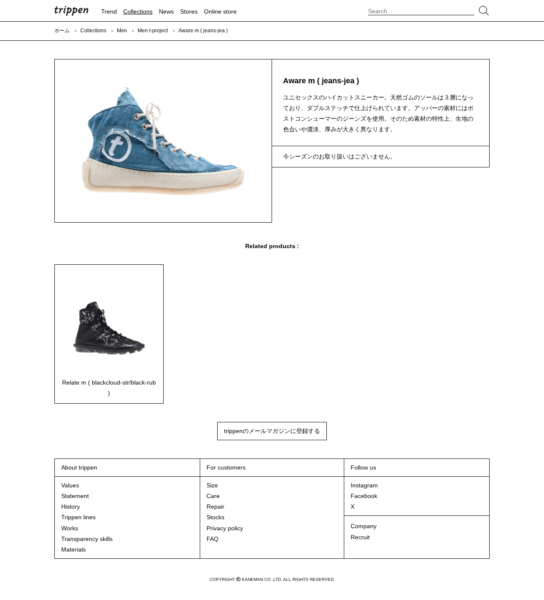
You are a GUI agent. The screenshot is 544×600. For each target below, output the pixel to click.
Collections (138, 11)
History (70, 506)
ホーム (62, 31)
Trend (109, 11)
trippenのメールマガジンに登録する (272, 430)
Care (213, 495)
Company (364, 526)
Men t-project (153, 31)
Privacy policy (225, 528)
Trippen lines (78, 517)
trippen (71, 10)
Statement (75, 495)
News (166, 11)
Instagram (364, 485)
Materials (73, 549)
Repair (215, 506)
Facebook (364, 495)
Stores (189, 11)
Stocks (215, 517)
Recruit (360, 537)
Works (69, 528)
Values (70, 485)
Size (212, 485)
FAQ (212, 538)
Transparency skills (87, 538)
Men (122, 31)
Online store (220, 11)
